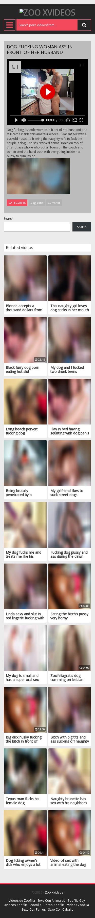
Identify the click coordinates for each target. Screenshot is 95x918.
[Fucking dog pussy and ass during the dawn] (69, 524)
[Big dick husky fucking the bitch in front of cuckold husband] (25, 709)
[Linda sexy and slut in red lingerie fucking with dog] (25, 586)
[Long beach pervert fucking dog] (25, 401)
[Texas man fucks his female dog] (25, 771)
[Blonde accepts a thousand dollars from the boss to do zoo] (25, 278)
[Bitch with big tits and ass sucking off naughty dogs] (69, 709)
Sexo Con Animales (51, 900)
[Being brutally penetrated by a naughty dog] (25, 463)
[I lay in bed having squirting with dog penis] (69, 401)
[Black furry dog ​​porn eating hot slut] (25, 339)
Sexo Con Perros (34, 909)
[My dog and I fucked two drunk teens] (69, 339)
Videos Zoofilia (78, 905)
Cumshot (54, 202)
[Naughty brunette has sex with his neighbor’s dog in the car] (69, 771)
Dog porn (36, 202)
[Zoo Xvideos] (47, 12)
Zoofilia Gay (76, 900)
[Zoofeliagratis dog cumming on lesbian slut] (69, 648)
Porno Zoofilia (54, 905)
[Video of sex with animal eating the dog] (69, 832)
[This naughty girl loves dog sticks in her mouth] (69, 278)
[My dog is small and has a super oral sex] (25, 648)
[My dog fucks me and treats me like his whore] (25, 524)
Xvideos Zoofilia (16, 905)
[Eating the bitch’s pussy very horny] (69, 586)
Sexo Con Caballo (60, 909)
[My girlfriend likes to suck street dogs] (69, 463)
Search (8, 218)
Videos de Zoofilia (22, 900)
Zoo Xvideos (54, 892)
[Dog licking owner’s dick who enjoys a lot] (25, 832)
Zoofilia (35, 905)
